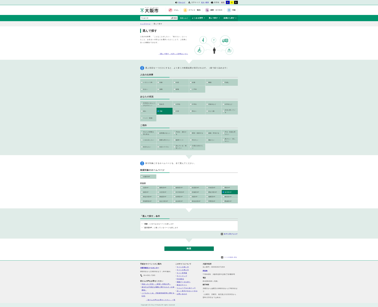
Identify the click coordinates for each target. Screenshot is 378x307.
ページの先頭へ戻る (230, 257)
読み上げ (181, 2)
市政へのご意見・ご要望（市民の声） (156, 284)
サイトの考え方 (183, 270)
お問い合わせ (182, 294)
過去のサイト (182, 285)
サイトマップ (182, 276)
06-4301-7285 (149, 275)
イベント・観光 (195, 10)
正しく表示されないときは (187, 291)
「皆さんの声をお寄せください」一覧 (160, 300)
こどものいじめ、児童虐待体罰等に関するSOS (158, 294)
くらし (176, 10)
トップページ (145, 24)
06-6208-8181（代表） (211, 281)
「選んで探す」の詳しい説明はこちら (173, 54)
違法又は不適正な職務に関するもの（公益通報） (158, 288)
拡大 (203, 2)
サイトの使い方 (183, 267)
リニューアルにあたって (186, 288)
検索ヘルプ (184, 18)
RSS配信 (180, 279)
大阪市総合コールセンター (149, 268)
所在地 (205, 271)
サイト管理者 (182, 273)
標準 (207, 2)
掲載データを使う (184, 282)
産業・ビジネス (216, 10)
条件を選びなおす (231, 234)
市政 (234, 10)
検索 (175, 18)
